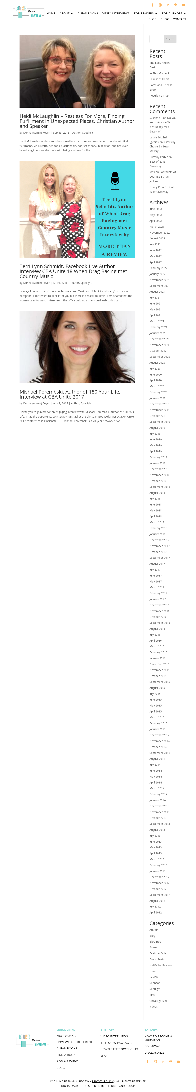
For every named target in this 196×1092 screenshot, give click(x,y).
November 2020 (159, 345)
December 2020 (159, 339)
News (153, 971)
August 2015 (157, 688)
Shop (165, 19)
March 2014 (156, 788)
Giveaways (153, 1046)
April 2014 (155, 782)
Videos (153, 1006)
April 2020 (155, 380)
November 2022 (159, 232)
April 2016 (155, 640)
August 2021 (157, 291)
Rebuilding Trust (159, 95)
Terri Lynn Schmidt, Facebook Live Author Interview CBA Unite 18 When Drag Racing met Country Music (73, 271)
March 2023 (156, 226)
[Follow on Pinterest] (175, 5)
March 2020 (156, 386)
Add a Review (67, 1061)
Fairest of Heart (159, 79)
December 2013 (159, 806)
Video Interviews (116, 13)
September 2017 (159, 557)
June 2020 (155, 374)
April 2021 (155, 315)
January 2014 (157, 800)
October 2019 (158, 416)
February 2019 (158, 457)
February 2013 (158, 865)
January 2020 (157, 398)
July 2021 (155, 297)
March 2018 (156, 522)
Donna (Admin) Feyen (36, 132)
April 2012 (155, 912)
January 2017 (157, 599)
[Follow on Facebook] (152, 5)
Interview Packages (116, 1042)
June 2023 (155, 209)
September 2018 (159, 487)
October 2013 (158, 818)
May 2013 (155, 847)
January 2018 (157, 534)
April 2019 (155, 451)
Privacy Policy (103, 1081)
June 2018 (155, 504)
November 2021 (159, 280)
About (64, 13)
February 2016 (158, 652)
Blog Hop (155, 941)
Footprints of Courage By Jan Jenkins (162, 176)
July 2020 (155, 368)
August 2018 (157, 493)
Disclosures (154, 1052)
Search (170, 39)
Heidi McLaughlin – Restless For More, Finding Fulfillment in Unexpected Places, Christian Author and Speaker (77, 121)
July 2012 (155, 906)
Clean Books (88, 13)
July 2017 (155, 569)
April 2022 (155, 262)
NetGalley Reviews (160, 965)
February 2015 (158, 723)
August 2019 (157, 427)
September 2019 (159, 422)
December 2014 (159, 735)
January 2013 (157, 871)
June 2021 (155, 303)
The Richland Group (120, 1086)
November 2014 (159, 741)
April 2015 (155, 711)
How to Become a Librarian (158, 1038)
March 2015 (156, 717)
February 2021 (158, 327)
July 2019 (155, 433)
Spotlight (87, 132)
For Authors (172, 13)
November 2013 (159, 812)
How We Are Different (74, 1042)
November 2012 (159, 883)
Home (51, 13)
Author (76, 132)
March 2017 (156, 587)
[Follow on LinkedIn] (168, 5)
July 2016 (155, 634)
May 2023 (155, 215)
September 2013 (159, 824)
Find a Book (66, 1054)
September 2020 (159, 356)
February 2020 (158, 392)
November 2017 (159, 546)
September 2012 (159, 895)
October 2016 (158, 617)
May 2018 (155, 510)
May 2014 (155, 776)
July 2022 (155, 244)
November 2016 (159, 611)
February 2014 (158, 794)
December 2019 (159, 404)
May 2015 (155, 705)
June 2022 (155, 250)
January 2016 (157, 658)
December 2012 (159, 877)
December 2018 (159, 469)
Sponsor (154, 983)
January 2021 (157, 333)
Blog (153, 19)
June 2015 (155, 699)
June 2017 (155, 575)
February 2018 (158, 528)
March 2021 (156, 321)
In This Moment (159, 73)
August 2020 (157, 362)
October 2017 (158, 552)
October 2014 (158, 747)
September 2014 (159, 753)
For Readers (144, 13)
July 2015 (155, 694)
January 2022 (157, 274)
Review (153, 977)
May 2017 (155, 581)
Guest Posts (157, 959)
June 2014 (155, 770)
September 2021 (159, 286)
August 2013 (157, 829)
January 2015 (157, 729)
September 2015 (159, 682)
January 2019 (157, 463)
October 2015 (158, 676)
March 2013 (156, 859)
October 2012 (158, 889)
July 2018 (155, 498)
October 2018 (158, 481)
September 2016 (159, 623)
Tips (152, 995)
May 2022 (155, 256)
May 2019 (155, 445)
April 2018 (155, 516)
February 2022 (158, 268)
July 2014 (155, 764)
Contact (179, 19)
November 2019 (159, 410)
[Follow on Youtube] (183, 5)
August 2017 (157, 563)
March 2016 (156, 646)
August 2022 (157, 238)
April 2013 (155, 853)
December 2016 (159, 605)
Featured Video (158, 953)
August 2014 (157, 758)
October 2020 (158, 350)
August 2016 (157, 628)
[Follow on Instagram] (160, 5)
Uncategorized (158, 1001)
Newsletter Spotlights (119, 1049)
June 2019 (155, 439)
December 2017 (159, 540)
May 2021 (155, 309)
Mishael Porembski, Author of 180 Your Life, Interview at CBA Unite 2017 (70, 394)
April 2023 (155, 221)
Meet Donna (66, 1035)
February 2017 (158, 593)
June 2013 (155, 841)
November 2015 (159, 670)
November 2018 (159, 475)
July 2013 (155, 835)
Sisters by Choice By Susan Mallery (162, 146)
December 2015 (159, 664)
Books (153, 947)
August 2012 (157, 901)
